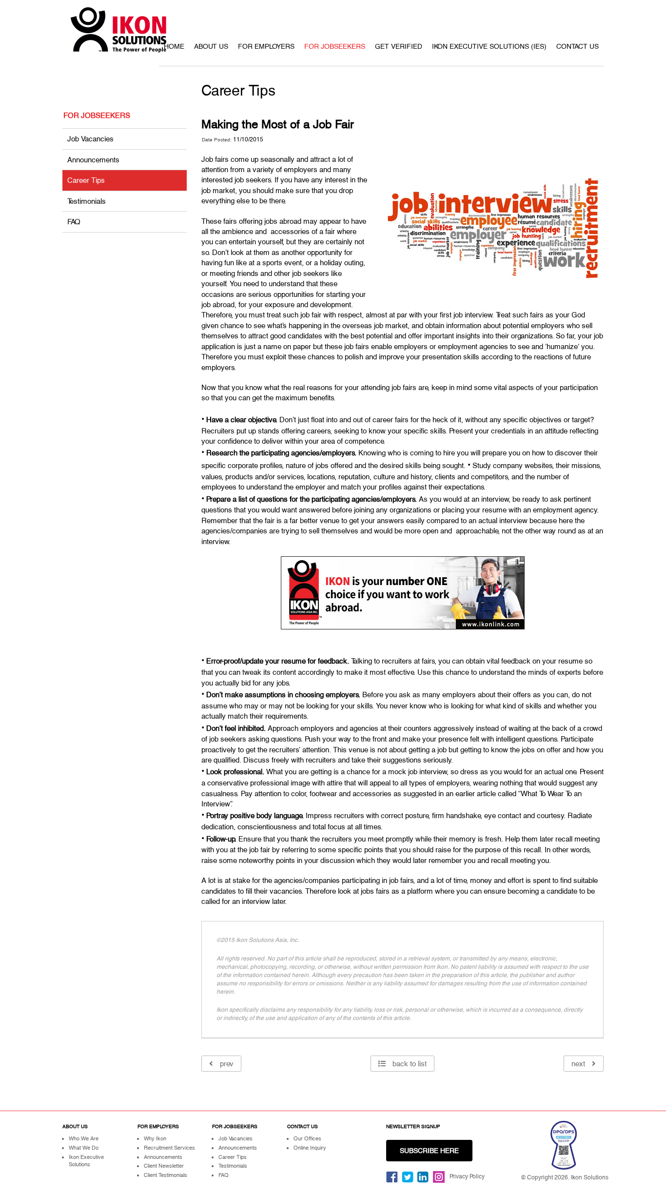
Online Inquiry (310, 1147)
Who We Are (83, 1138)
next (579, 1063)
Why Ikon (155, 1138)
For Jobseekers (334, 46)
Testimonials (86, 201)
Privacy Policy (467, 1176)
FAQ (73, 221)
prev (226, 1063)
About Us (211, 46)
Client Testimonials (165, 1175)
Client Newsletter (164, 1165)
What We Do (83, 1147)
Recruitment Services (169, 1147)
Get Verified (398, 46)
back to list (409, 1063)
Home (174, 46)
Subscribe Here (429, 1150)
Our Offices (307, 1138)
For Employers (266, 46)
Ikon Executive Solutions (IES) (489, 46)
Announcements (93, 159)
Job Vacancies (90, 138)
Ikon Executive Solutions (86, 1161)
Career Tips (86, 180)
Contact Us (577, 46)
